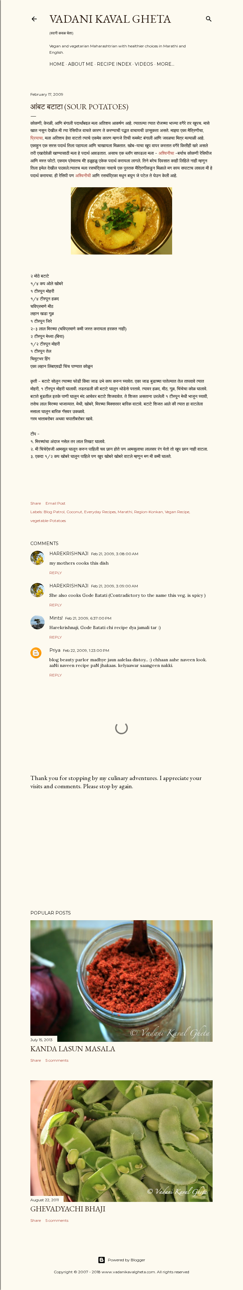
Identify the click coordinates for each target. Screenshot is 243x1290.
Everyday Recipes (100, 511)
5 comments (57, 1060)
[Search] (209, 17)
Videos (144, 64)
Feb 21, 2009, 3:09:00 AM (114, 586)
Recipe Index (114, 64)
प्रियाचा (36, 138)
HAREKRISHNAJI (69, 553)
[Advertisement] (121, 850)
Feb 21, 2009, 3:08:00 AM (114, 553)
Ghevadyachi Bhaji (67, 1209)
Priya (54, 650)
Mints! (56, 618)
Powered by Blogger (126, 1259)
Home (57, 64)
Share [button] (35, 503)
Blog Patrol (54, 511)
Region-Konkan (148, 511)
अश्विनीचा (166, 153)
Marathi (125, 511)
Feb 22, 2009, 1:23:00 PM (86, 650)
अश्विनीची (83, 175)
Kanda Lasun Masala (72, 1048)
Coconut (74, 511)
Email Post (55, 503)
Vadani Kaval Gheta (110, 18)
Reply (55, 572)
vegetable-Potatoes (48, 520)
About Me (80, 64)
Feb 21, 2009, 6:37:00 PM (88, 618)
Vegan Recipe (177, 511)
